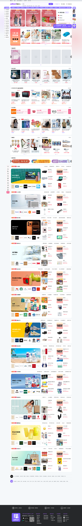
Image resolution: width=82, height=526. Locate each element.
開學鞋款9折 (43, 320)
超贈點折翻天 (46, 515)
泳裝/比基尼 (49, 476)
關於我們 (38, 515)
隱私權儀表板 (39, 523)
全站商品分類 (59, 521)
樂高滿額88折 (39, 371)
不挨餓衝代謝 (55, 294)
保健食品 (53, 476)
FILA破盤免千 (63, 320)
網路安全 (38, 517)
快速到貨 (27, 7)
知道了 (69, 26)
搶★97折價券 (60, 371)
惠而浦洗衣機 (46, 192)
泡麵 (56, 476)
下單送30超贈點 (68, 448)
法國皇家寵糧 (68, 269)
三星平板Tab (43, 217)
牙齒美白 (27, 476)
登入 (57, 3)
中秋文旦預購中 (54, 269)
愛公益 (56, 7)
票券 (33, 481)
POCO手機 (49, 217)
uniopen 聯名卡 (63, 7)
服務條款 (38, 520)
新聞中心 (66, 515)
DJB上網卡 (55, 217)
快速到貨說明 (59, 520)
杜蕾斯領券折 (68, 294)
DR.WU (64, 345)
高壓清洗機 (45, 243)
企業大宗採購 (52, 517)
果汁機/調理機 (32, 476)
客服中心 (52, 515)
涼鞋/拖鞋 (58, 476)
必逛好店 (41, 7)
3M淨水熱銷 (69, 243)
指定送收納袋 (56, 243)
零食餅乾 (40, 476)
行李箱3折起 (69, 397)
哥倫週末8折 (56, 320)
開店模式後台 (59, 518)
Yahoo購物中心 (15, 4)
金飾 (52, 481)
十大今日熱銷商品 (16, 476)
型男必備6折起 (44, 422)
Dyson (42, 481)
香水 (65, 476)
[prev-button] (11, 161)
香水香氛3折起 (58, 345)
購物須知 (38, 521)
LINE (66, 520)
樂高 (21, 481)
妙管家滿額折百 (53, 371)
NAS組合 (46, 166)
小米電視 (58, 192)
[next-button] (71, 161)
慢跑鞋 (64, 481)
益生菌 (50, 481)
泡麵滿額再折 (61, 448)
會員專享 (51, 7)
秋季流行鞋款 (56, 397)
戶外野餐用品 (37, 476)
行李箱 (35, 481)
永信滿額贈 (49, 294)
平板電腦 (62, 476)
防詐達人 (62, 166)
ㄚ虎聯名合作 (52, 520)
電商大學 (58, 515)
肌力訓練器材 (45, 476)
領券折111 (44, 397)
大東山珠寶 (58, 422)
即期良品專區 (40, 269)
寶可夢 (47, 481)
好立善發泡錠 (62, 294)
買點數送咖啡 (68, 422)
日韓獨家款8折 (49, 320)
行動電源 (61, 481)
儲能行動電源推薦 (62, 217)
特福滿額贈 (50, 243)
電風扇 (62, 192)
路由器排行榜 (68, 166)
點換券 (13, 7)
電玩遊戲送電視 (68, 192)
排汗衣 (31, 481)
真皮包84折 (63, 397)
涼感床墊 (15, 481)
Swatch (63, 422)
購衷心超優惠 (46, 517)
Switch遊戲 (24, 481)
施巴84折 (69, 345)
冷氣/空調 (21, 476)
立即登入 (66, 12)
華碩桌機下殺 (52, 166)
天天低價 (32, 7)
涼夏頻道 (37, 7)
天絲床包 (18, 481)
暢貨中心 (22, 7)
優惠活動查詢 (46, 518)
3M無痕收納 (63, 243)
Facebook (67, 517)
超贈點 (69, 7)
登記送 (18, 7)
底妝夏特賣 (45, 345)
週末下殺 (46, 7)
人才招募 (52, 518)
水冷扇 (28, 481)
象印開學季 (53, 192)
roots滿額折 (50, 397)
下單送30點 (50, 448)
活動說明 (69, 88)
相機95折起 (69, 217)
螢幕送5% (58, 166)
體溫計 (58, 481)
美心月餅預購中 (61, 269)
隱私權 (38, 518)
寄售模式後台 (59, 517)
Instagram (67, 519)
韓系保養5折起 (51, 345)
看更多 (74, 22)
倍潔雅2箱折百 (46, 371)
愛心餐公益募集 (47, 269)
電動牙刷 (55, 481)
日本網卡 (38, 481)
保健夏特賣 (44, 294)
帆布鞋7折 (69, 320)
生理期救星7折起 (68, 371)
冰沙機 (44, 481)
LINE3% (44, 448)
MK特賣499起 (51, 422)
